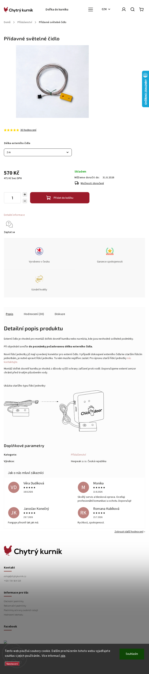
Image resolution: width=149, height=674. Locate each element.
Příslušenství (78, 455)
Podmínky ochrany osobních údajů (21, 610)
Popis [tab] (9, 314)
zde (63, 656)
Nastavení (12, 663)
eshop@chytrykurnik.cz (15, 576)
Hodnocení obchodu (13, 614)
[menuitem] (59, 9)
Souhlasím (132, 654)
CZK (104, 9)
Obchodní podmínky (13, 601)
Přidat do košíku (63, 197)
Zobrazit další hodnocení (128, 532)
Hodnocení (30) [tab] (34, 314)
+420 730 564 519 (12, 581)
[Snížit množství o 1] (25, 201)
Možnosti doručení (92, 183)
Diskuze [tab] (60, 314)
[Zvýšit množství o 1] (25, 194)
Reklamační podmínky (15, 606)
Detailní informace (14, 215)
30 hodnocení (28, 130)
